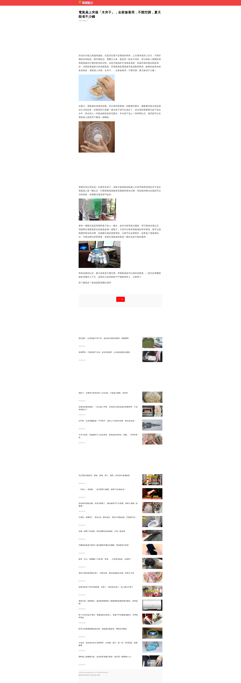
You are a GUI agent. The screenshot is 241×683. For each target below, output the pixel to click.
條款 (92, 675)
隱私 (95, 675)
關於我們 (81, 675)
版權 (98, 675)
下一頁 (120, 299)
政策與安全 (87, 675)
